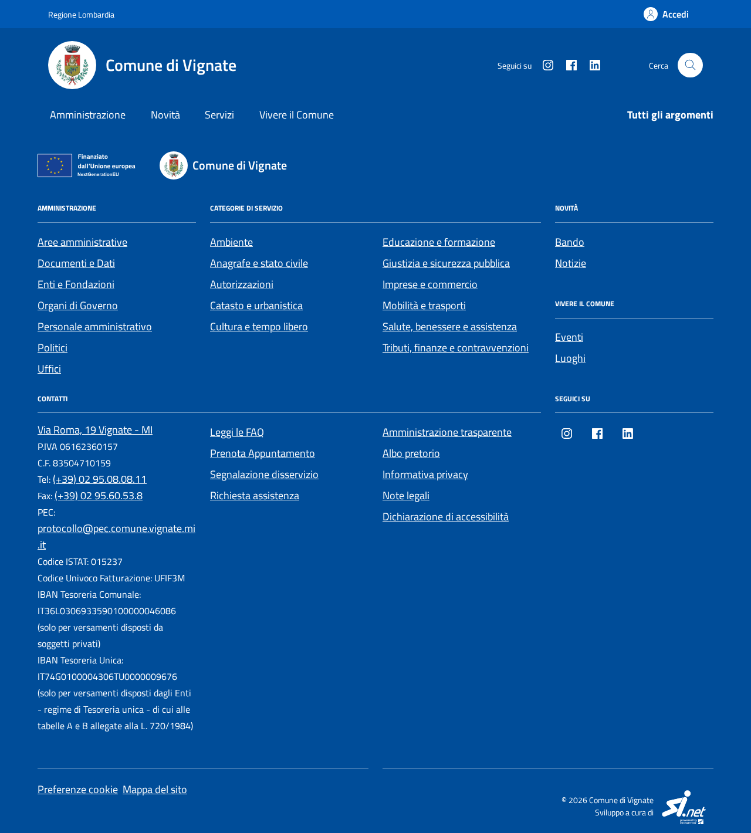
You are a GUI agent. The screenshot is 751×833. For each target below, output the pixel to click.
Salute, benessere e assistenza (450, 326)
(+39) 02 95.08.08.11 (100, 479)
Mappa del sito (155, 789)
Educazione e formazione (439, 242)
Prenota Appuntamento (262, 453)
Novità (165, 115)
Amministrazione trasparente (447, 432)
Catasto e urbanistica (256, 305)
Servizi (219, 115)
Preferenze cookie (78, 789)
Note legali (406, 495)
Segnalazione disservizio (264, 474)
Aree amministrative (82, 242)
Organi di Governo (78, 305)
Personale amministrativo (95, 326)
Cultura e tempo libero (259, 326)
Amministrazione (88, 115)
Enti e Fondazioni (76, 284)
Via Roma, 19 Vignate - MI (95, 430)
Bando (569, 242)
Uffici (49, 369)
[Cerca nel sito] (690, 65)
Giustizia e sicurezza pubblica (446, 263)
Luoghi (570, 358)
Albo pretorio (411, 453)
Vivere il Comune (296, 115)
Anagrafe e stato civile (259, 263)
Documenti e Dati (76, 263)
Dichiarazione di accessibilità (446, 516)
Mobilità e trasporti (424, 305)
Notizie (570, 263)
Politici (52, 347)
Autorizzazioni (241, 284)
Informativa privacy (425, 474)
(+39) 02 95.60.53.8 (99, 495)
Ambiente (231, 242)
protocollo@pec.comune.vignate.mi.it (116, 536)
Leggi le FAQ (237, 432)
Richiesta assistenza (254, 495)
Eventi (569, 337)
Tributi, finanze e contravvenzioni (456, 347)
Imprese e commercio (430, 284)
